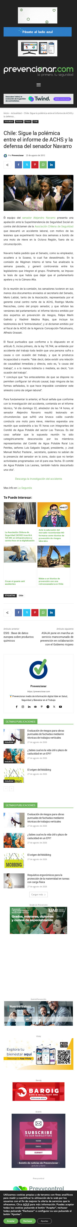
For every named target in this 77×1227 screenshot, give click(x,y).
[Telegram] (48, 706)
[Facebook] (18, 164)
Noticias (19, 122)
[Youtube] (60, 706)
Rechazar (27, 1221)
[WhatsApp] (43, 164)
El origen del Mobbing (39, 769)
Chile (35, 122)
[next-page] (11, 788)
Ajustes (44, 1221)
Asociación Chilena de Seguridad (54, 226)
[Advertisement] (38, 965)
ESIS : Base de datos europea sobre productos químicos (19, 636)
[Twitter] (26, 164)
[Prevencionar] (6, 155)
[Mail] (35, 706)
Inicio (6, 113)
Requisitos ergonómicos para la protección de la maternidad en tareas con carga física (48, 879)
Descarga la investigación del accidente (38, 478)
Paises (27, 122)
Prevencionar (18, 155)
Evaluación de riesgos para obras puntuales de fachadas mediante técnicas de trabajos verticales (45, 734)
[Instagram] (22, 706)
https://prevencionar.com (38, 691)
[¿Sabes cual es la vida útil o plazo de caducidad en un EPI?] (14, 756)
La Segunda (25, 487)
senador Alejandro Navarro (39, 217)
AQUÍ (26, 1204)
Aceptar (11, 1221)
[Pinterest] (34, 164)
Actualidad (16, 113)
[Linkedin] (51, 164)
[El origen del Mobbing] (14, 775)
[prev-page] (6, 788)
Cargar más (37, 894)
